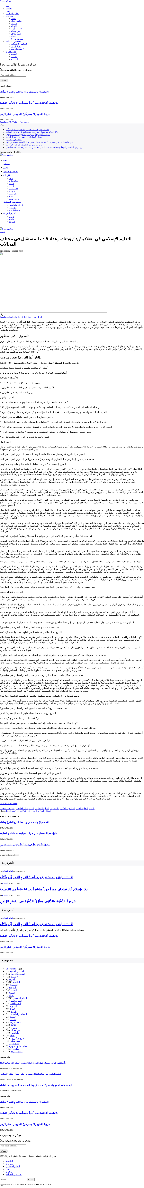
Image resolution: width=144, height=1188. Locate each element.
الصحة (14, 24)
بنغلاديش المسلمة (13, 41)
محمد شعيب (6, 808)
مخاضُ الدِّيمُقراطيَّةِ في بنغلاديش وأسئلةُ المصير (25, 137)
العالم (11, 995)
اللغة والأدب (16, 29)
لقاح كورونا (14, 1043)
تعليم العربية (11, 51)
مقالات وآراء (16, 21)
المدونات (13, 1006)
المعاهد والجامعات (19, 44)
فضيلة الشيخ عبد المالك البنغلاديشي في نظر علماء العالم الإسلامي (30, 1074)
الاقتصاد (14, 977)
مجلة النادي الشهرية (18, 1046)
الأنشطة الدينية (17, 49)
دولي (8, 11)
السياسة (14, 985)
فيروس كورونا (17, 39)
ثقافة (13, 18)
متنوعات (9, 16)
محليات (9, 8)
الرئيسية (2, 232)
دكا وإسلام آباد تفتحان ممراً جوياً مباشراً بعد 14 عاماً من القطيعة (29, 103)
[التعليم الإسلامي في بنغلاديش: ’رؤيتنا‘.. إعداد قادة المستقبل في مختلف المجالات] (53, 312)
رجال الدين (16, 46)
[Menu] (1, 227)
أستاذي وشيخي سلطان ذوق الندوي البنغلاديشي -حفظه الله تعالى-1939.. (33, 1063)
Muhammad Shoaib (8, 803)
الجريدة (14, 59)
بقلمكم (14, 56)
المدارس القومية (35, 808)
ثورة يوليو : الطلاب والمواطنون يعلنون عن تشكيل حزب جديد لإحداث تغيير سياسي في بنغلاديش (44, 147)
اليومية (14, 54)
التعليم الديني (82, 808)
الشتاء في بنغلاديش (14, 140)
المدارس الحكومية (66, 808)
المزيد (13, 1011)
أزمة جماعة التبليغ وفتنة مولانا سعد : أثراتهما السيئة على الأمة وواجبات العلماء (36, 1085)
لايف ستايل (16, 34)
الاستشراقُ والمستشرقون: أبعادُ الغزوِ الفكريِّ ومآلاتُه (24, 92)
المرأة (14, 26)
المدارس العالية (50, 808)
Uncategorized (12, 968)
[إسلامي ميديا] (7, 154)
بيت (7, 6)
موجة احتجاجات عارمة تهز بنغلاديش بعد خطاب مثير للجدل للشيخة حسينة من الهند (39, 142)
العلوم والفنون (15, 1001)
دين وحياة (15, 31)
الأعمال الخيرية (17, 971)
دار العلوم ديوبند (19, 808)
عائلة (13, 36)
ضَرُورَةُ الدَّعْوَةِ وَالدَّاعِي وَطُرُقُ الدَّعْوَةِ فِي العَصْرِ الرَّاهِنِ (25, 114)
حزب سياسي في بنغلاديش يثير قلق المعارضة (24, 145)
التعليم (91, 808)
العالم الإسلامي (12, 13)
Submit (30, 1179)
